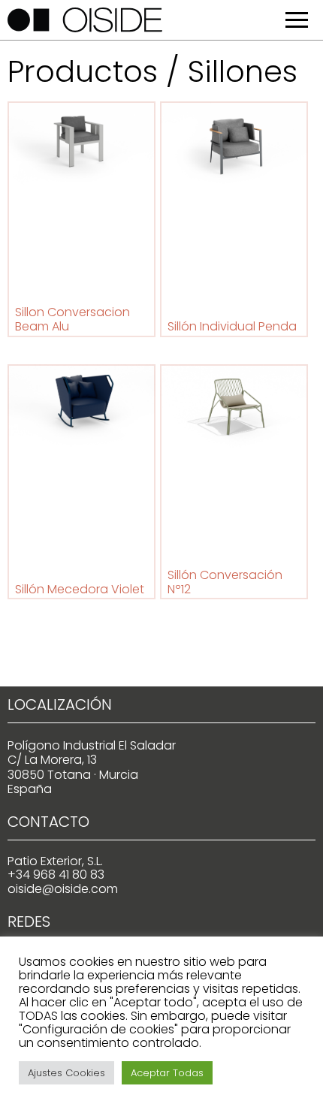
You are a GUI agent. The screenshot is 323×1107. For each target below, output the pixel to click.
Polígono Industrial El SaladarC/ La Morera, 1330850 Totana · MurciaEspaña (92, 767)
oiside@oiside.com (63, 888)
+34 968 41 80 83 (56, 874)
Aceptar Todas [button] (167, 1073)
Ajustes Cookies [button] (66, 1073)
